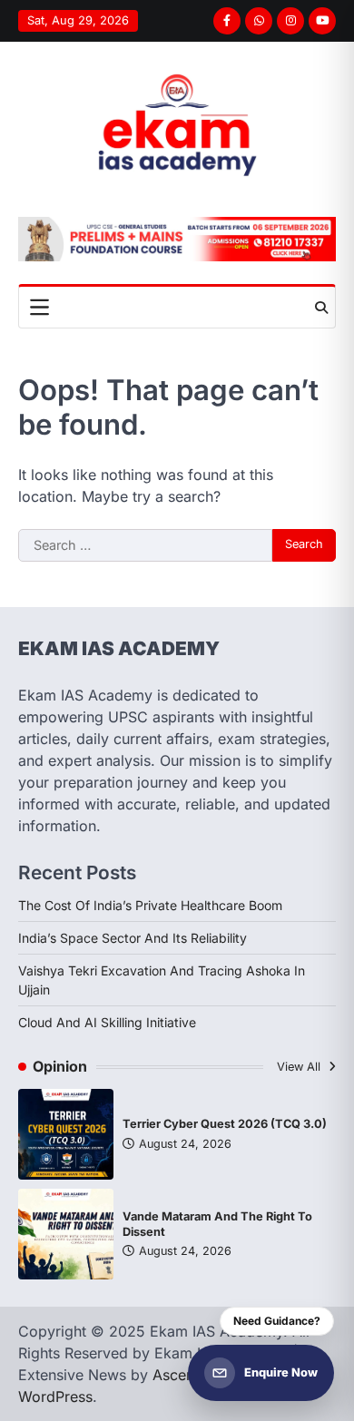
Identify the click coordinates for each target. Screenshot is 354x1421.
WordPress (55, 1396)
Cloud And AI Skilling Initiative (107, 1022)
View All (300, 1066)
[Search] (321, 307)
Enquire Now (281, 1372)
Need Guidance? (276, 1321)
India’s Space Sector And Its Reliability (132, 938)
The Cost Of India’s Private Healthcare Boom (150, 905)
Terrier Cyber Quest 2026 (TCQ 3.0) (225, 1124)
